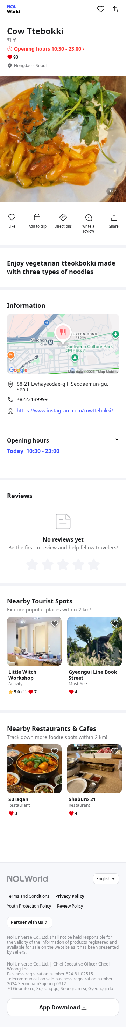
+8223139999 (32, 399)
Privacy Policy (69, 896)
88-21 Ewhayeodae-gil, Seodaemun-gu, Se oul (62, 386)
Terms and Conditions (28, 896)
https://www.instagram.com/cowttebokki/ (65, 410)
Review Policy (70, 906)
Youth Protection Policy (29, 906)
